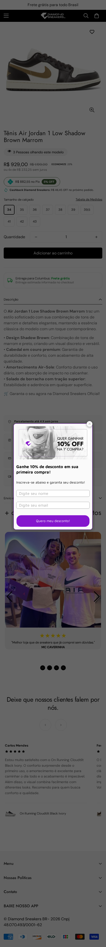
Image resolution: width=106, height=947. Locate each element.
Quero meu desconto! (53, 521)
